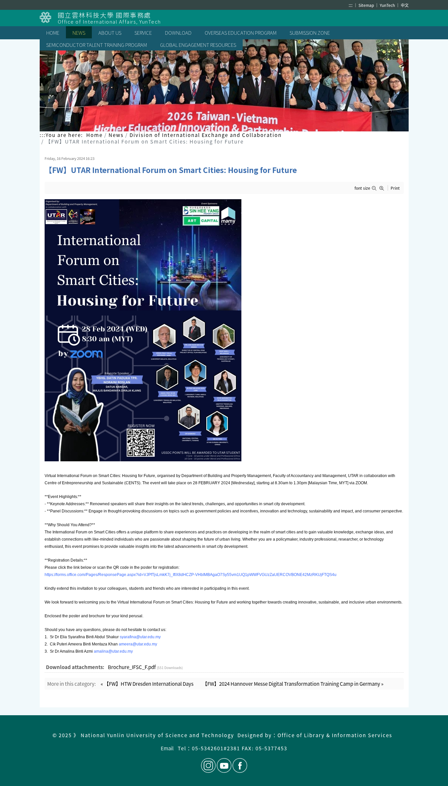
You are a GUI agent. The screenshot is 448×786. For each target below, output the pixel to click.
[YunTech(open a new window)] (49, 17)
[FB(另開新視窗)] (239, 765)
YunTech (388, 5)
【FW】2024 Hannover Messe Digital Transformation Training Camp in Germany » (292, 683)
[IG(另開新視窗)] (208, 765)
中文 (405, 5)
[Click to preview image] (224, 330)
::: (351, 5)
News (116, 134)
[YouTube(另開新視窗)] (224, 765)
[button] (375, 188)
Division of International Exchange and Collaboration (206, 134)
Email (167, 748)
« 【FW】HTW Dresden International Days (147, 683)
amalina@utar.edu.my (113, 651)
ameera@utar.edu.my (138, 644)
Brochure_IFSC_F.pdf (132, 666)
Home (94, 134)
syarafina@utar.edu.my (140, 637)
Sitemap (366, 5)
